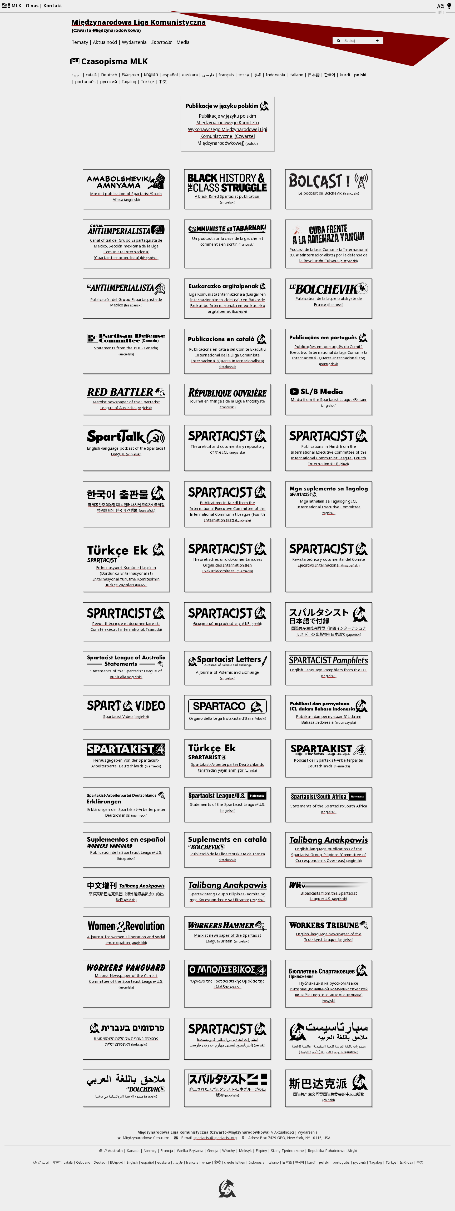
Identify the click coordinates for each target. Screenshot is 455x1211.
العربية (76, 75)
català (91, 75)
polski (360, 75)
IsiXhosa (406, 1162)
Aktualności (105, 42)
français (226, 75)
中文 (162, 81)
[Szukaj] (378, 40)
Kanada (133, 1150)
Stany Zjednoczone (287, 1150)
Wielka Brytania (190, 1150)
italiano (296, 75)
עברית (243, 75)
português (85, 82)
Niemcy (150, 1150)
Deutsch (109, 75)
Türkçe (147, 82)
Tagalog (128, 82)
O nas (32, 6)
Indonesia (275, 75)
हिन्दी (257, 75)
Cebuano (83, 1162)
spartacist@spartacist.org (215, 1137)
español (170, 75)
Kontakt (52, 6)
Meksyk (245, 1150)
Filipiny (261, 1150)
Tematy (80, 42)
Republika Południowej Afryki (332, 1150)
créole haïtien (234, 1162)
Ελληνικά (130, 75)
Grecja (212, 1150)
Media (183, 42)
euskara (190, 75)
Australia (115, 1150)
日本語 (314, 74)
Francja (166, 1150)
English (151, 75)
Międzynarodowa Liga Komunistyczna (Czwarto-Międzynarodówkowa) (203, 1132)
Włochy (228, 1150)
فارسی (208, 75)
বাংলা (56, 1163)
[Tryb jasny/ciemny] (449, 6)
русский (108, 82)
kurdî (345, 75)
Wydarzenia (134, 42)
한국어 (329, 74)
